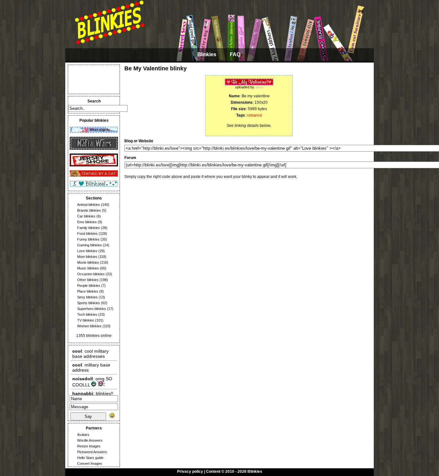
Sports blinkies (88, 303)
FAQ (235, 54)
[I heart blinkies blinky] (94, 185)
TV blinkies (85, 320)
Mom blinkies (87, 257)
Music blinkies (88, 268)
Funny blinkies (88, 239)
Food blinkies (87, 233)
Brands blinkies (89, 210)
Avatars (83, 434)
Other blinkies (88, 280)
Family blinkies (88, 228)
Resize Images (89, 446)
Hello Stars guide (90, 458)
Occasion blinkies (91, 274)
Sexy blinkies (87, 297)
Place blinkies (87, 291)
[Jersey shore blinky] (94, 165)
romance (254, 115)
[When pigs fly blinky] (94, 131)
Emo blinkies (87, 222)
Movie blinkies (88, 262)
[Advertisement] (94, 79)
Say (88, 416)
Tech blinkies (87, 314)
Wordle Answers (90, 440)
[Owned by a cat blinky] (94, 175)
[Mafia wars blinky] (94, 148)
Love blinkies (87, 251)
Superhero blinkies (91, 309)
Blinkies (206, 54)
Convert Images (89, 463)
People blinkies (88, 285)
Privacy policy (190, 471)
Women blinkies (89, 326)
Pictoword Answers (92, 452)
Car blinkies (86, 216)
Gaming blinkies (89, 245)
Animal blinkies (88, 205)
